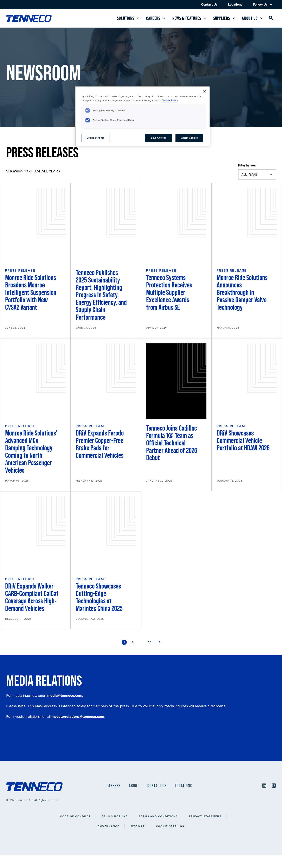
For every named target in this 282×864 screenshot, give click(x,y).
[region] (142, 116)
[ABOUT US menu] (261, 18)
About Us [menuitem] (250, 18)
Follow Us (260, 4)
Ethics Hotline (115, 816)
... (141, 642)
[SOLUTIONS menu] (138, 18)
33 (149, 642)
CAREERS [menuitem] (114, 785)
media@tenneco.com (64, 695)
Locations (235, 4)
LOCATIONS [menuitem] (183, 785)
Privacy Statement (205, 816)
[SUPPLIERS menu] (233, 18)
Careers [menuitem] (153, 18)
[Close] (204, 91)
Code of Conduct (75, 816)
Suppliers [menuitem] (221, 18)
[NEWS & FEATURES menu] (205, 18)
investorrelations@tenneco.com (78, 716)
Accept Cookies (189, 137)
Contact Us (209, 4)
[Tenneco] (29, 18)
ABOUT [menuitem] (134, 785)
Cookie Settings (170, 826)
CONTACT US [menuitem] (156, 785)
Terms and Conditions (158, 816)
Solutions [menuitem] (125, 18)
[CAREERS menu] (164, 18)
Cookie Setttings (95, 137)
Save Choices (158, 137)
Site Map (137, 826)
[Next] (159, 642)
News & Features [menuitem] (186, 18)
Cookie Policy (169, 100)
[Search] (271, 18)
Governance (108, 826)
